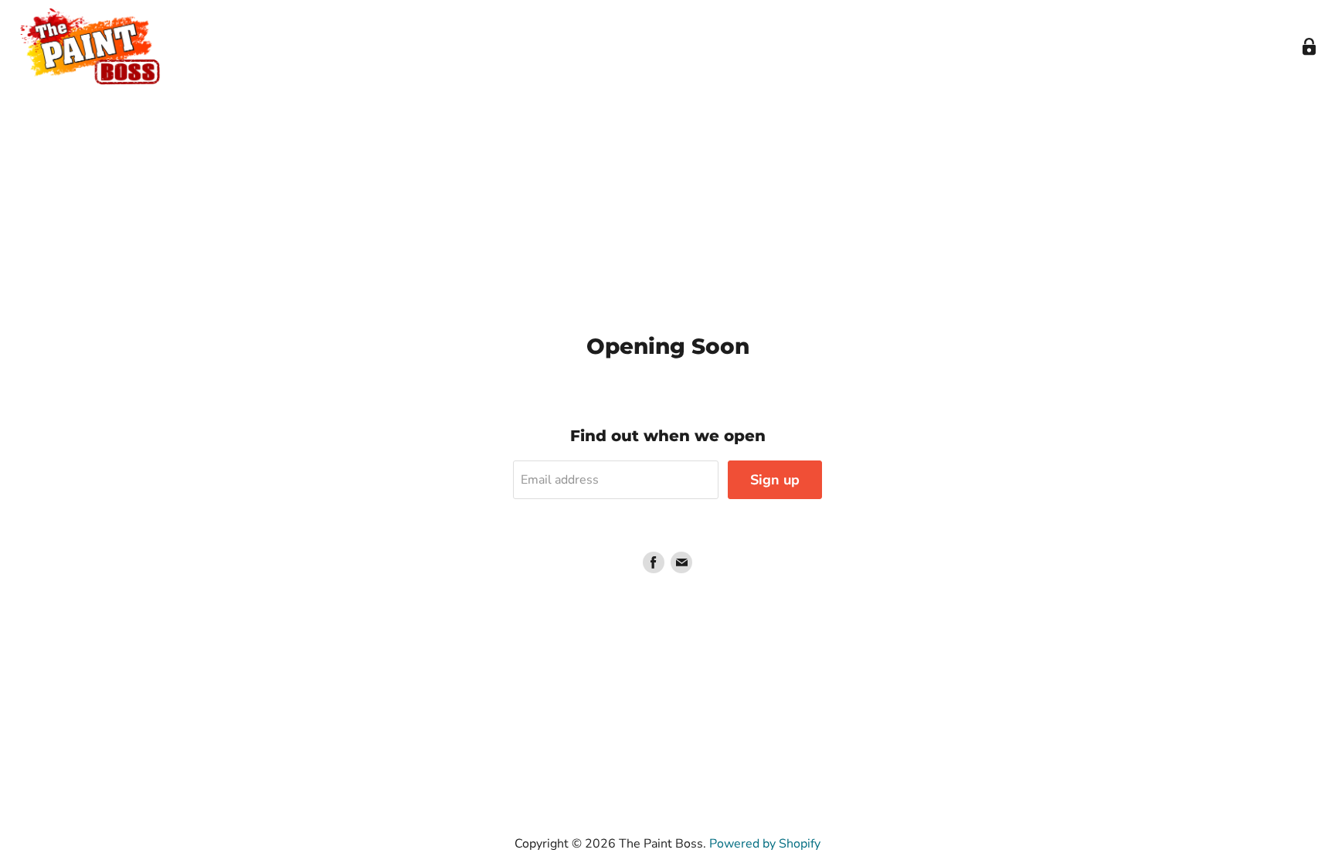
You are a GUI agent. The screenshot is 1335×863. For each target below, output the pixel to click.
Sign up (775, 480)
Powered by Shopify (764, 843)
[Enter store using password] (1309, 47)
